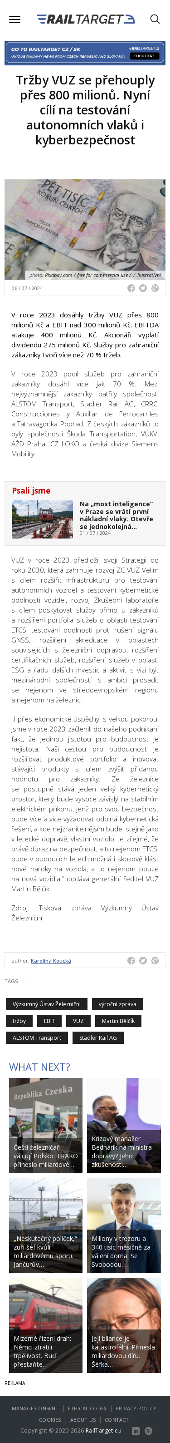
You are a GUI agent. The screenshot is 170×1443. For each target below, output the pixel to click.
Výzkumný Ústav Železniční (47, 1004)
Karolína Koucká (51, 960)
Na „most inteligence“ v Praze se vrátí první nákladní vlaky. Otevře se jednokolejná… (116, 515)
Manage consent (35, 1408)
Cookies (50, 1419)
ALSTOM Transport (37, 1038)
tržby (19, 1021)
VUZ (78, 1021)
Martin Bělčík (118, 1021)
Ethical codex (87, 1408)
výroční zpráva (117, 1004)
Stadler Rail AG (98, 1038)
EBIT (49, 1021)
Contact (117, 1419)
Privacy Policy (136, 1408)
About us (83, 1419)
